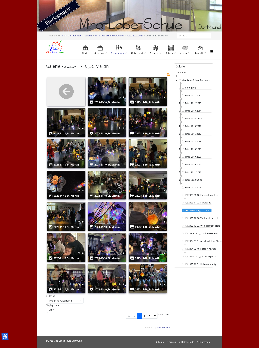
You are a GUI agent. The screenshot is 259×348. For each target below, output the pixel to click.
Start (64, 35)
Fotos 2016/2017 (193, 133)
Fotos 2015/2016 (193, 126)
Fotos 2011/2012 (193, 95)
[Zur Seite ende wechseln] (155, 316)
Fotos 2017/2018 (193, 141)
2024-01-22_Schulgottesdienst (199, 233)
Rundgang (190, 87)
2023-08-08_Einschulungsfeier (199, 195)
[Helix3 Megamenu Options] (211, 51)
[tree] (193, 170)
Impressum (204, 342)
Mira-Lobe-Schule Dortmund (109, 35)
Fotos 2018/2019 (193, 149)
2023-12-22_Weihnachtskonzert (199, 225)
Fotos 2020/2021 (193, 164)
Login (161, 342)
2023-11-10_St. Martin (107, 102)
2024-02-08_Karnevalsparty (199, 256)
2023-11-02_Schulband (199, 202)
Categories (181, 72)
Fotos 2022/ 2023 (193, 179)
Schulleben (76, 35)
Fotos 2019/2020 (193, 156)
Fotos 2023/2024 (135, 35)
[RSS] (168, 74)
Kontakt (172, 342)
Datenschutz (187, 342)
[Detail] (119, 96)
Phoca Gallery (163, 327)
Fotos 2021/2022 (193, 172)
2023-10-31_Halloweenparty (199, 264)
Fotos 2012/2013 (193, 103)
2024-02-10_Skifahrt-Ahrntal (199, 248)
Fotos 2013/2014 (193, 110)
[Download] (123, 96)
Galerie (88, 35)
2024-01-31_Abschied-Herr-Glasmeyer (199, 241)
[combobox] (194, 35)
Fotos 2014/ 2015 (193, 118)
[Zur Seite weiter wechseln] (149, 316)
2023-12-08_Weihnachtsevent (199, 218)
